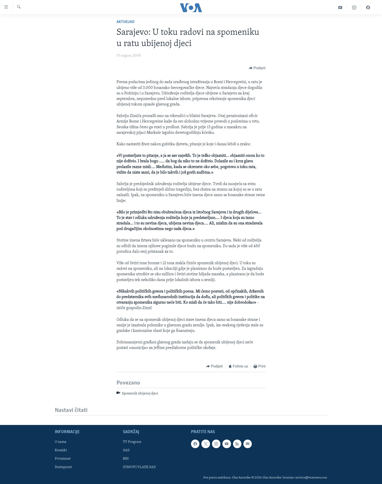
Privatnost (63, 459)
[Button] (257, 68)
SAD (126, 450)
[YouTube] (340, 7)
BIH (126, 459)
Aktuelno (126, 22)
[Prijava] (247, 444)
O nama (60, 442)
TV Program (132, 442)
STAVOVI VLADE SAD (139, 467)
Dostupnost (63, 467)
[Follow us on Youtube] (226, 444)
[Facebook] (368, 7)
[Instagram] (354, 7)
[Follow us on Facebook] (195, 444)
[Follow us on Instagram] (216, 444)
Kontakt (61, 450)
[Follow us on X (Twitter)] (205, 444)
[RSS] (237, 444)
